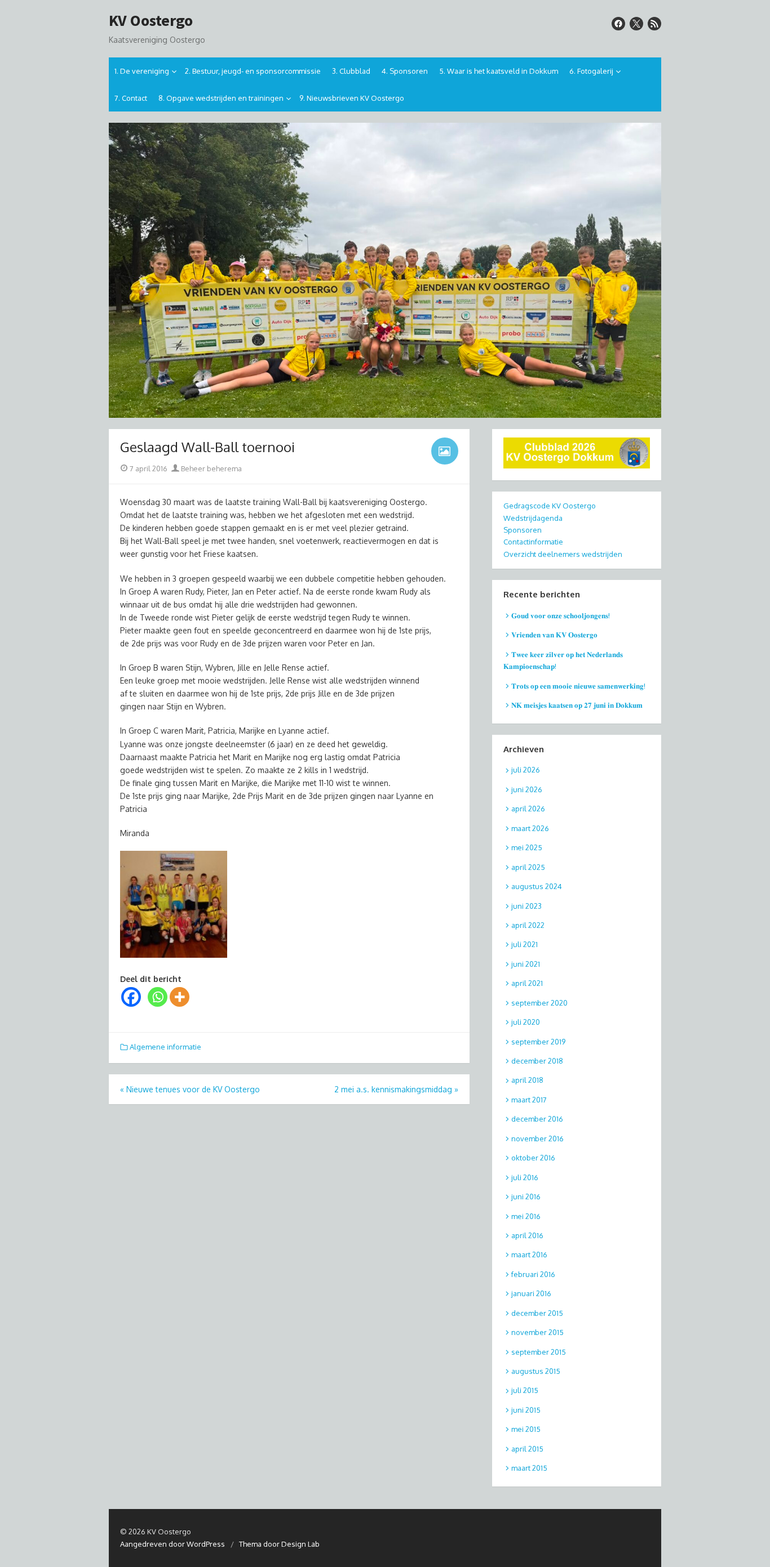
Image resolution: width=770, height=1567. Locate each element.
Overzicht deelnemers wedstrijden (562, 554)
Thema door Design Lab (279, 1543)
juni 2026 (526, 789)
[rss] (654, 23)
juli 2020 (525, 1021)
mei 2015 (526, 1429)
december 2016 (537, 1118)
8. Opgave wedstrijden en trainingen (221, 97)
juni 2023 (526, 905)
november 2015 (537, 1332)
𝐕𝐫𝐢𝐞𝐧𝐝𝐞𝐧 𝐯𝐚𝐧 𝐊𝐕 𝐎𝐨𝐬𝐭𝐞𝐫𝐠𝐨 (554, 634)
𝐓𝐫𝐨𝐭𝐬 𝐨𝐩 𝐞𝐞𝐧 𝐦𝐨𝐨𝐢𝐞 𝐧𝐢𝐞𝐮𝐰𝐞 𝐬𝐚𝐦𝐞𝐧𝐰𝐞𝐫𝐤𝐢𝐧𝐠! (578, 685)
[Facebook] (131, 997)
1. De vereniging (141, 70)
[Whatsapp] (157, 997)
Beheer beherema (210, 468)
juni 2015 (526, 1409)
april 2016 (527, 1235)
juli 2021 (524, 944)
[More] (179, 997)
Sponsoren (522, 529)
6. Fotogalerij (591, 70)
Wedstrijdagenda (533, 518)
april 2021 (527, 983)
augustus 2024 (536, 886)
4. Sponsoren (405, 70)
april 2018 (527, 1079)
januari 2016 (531, 1293)
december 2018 (537, 1060)
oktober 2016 (533, 1157)
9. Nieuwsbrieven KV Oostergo (351, 97)
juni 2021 (525, 963)
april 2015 (527, 1448)
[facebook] (618, 23)
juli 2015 (524, 1390)
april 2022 (528, 925)
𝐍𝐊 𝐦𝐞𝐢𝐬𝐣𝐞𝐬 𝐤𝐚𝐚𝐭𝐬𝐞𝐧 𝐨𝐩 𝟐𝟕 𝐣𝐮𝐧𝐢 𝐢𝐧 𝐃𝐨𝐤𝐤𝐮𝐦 (577, 704)
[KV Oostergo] (385, 270)
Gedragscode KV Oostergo (549, 505)
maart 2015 (529, 1467)
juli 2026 (525, 769)
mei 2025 (526, 847)
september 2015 (538, 1351)
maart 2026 (530, 828)
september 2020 (539, 1002)
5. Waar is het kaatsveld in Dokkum (498, 70)
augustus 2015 (535, 1371)
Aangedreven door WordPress (172, 1543)
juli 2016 (524, 1177)
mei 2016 (526, 1216)
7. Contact (130, 97)
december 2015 (537, 1313)
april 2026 (528, 808)
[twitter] (636, 23)
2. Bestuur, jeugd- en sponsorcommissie (253, 70)
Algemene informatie (165, 1046)
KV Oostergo (151, 20)
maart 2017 (529, 1099)
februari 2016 (533, 1274)
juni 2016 (526, 1196)
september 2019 (538, 1041)
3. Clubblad (351, 70)
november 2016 (537, 1138)
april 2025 (528, 867)
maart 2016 (529, 1254)
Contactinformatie (533, 541)
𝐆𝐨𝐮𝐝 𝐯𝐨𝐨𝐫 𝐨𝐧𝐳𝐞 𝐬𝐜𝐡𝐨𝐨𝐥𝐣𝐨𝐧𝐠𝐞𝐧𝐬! (560, 615)
